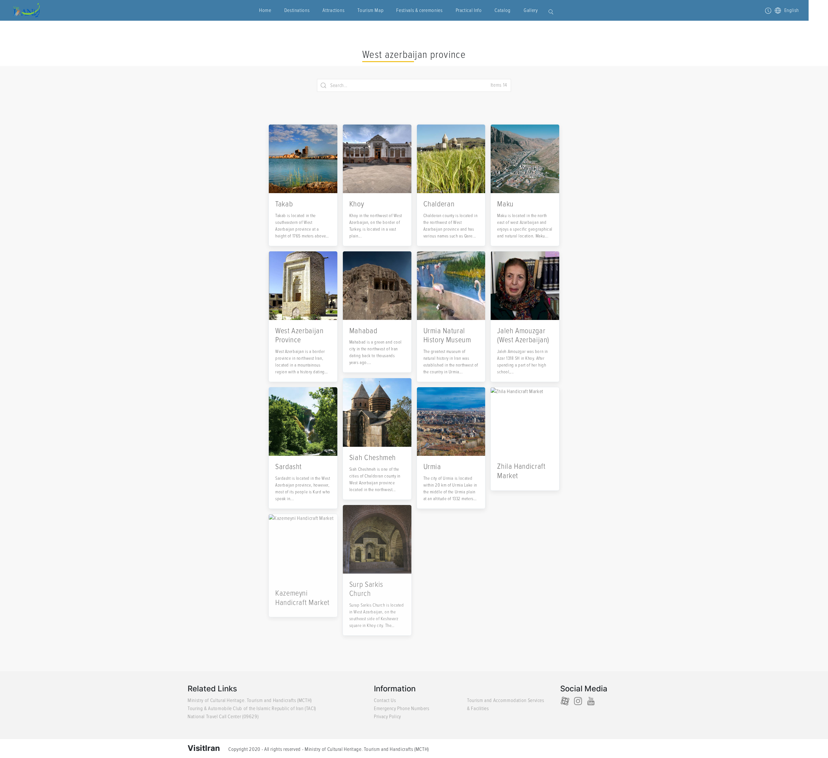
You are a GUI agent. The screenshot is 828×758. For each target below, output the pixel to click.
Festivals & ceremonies (419, 10)
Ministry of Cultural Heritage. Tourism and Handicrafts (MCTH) (250, 700)
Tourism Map (370, 10)
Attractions (333, 10)
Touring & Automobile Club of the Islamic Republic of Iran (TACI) (252, 708)
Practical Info (469, 10)
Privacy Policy (387, 716)
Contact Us (385, 700)
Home (265, 10)
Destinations (297, 10)
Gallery (531, 10)
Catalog (502, 10)
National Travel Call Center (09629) (223, 716)
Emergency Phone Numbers (402, 708)
